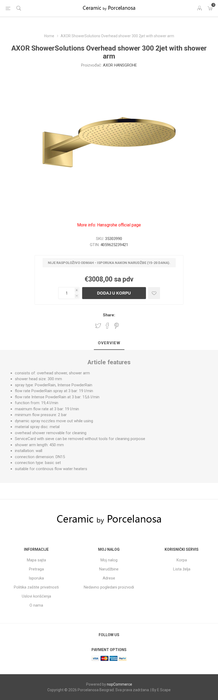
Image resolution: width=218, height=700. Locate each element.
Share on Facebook (107, 326)
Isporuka (36, 578)
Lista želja (181, 569)
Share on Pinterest (116, 326)
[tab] (109, 343)
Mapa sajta (36, 560)
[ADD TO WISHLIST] (154, 293)
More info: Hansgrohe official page (109, 224)
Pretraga (36, 569)
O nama (36, 605)
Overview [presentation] (109, 343)
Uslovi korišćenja (36, 596)
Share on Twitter (98, 326)
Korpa (182, 560)
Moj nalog (109, 560)
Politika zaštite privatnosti (36, 587)
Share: (109, 315)
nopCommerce (119, 684)
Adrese (109, 578)
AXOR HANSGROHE (120, 65)
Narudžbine (109, 569)
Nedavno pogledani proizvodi (109, 587)
